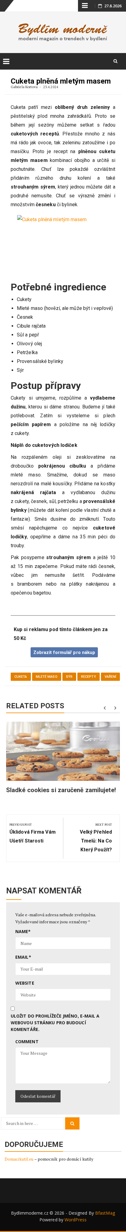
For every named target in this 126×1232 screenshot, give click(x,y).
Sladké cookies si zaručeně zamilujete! (61, 790)
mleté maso (46, 677)
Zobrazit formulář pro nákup (64, 652)
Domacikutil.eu (19, 1159)
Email (23, 957)
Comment (27, 1041)
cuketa (20, 677)
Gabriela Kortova (24, 86)
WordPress (76, 1220)
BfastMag (105, 1213)
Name (23, 931)
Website (24, 983)
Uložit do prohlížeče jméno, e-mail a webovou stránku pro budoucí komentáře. (55, 1023)
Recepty (88, 677)
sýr (69, 677)
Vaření (111, 677)
